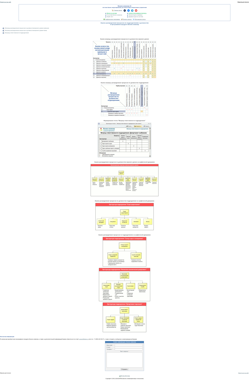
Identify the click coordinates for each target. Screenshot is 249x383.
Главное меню (118, 10)
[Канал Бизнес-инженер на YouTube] (136, 10)
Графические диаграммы (112, 19)
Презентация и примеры (135, 15)
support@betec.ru (84, 339)
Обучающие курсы (140, 19)
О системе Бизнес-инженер (114, 15)
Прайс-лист (110, 16)
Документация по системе (136, 16)
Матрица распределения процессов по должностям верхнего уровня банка (26, 30)
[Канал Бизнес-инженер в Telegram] (132, 10)
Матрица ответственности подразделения (17, 33)
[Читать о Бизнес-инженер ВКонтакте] (128, 10)
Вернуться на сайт (5, 2)
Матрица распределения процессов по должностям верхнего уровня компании (27, 28)
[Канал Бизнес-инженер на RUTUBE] (125, 10)
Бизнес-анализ (127, 19)
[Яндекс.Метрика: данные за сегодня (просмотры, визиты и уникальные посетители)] (124, 376)
